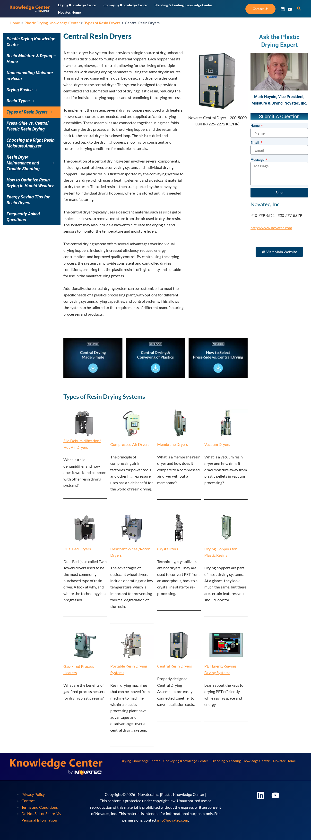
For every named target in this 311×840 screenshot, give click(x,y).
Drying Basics (20, 89)
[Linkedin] (282, 9)
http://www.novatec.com (271, 227)
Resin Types (18, 100)
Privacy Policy (33, 794)
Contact (28, 800)
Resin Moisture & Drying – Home (31, 58)
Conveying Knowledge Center (185, 761)
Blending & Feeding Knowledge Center (241, 761)
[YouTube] (290, 9)
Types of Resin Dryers (27, 111)
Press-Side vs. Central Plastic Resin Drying (28, 126)
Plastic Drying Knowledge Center (31, 41)
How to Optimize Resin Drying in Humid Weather (30, 182)
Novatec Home (284, 761)
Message (258, 160)
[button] (31, 89)
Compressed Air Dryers (129, 444)
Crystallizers (167, 548)
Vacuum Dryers (217, 444)
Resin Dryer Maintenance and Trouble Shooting (23, 163)
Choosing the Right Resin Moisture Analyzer (31, 143)
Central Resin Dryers (174, 666)
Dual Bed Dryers (77, 548)
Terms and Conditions (39, 807)
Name (255, 126)
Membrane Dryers (172, 444)
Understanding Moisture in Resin (30, 75)
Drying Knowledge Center (140, 761)
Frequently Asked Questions (23, 216)
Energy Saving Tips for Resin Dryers (28, 199)
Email (255, 143)
